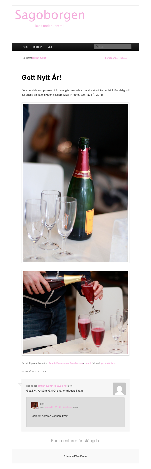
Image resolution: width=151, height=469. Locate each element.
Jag (50, 46)
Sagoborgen (76, 363)
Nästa (124, 57)
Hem (25, 46)
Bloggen (37, 46)
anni (88, 363)
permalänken (108, 363)
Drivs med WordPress (75, 456)
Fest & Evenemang (59, 363)
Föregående (110, 57)
